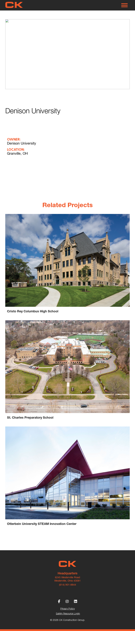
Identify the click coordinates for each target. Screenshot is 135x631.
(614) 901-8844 (67, 584)
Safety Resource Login (68, 613)
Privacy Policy (67, 608)
